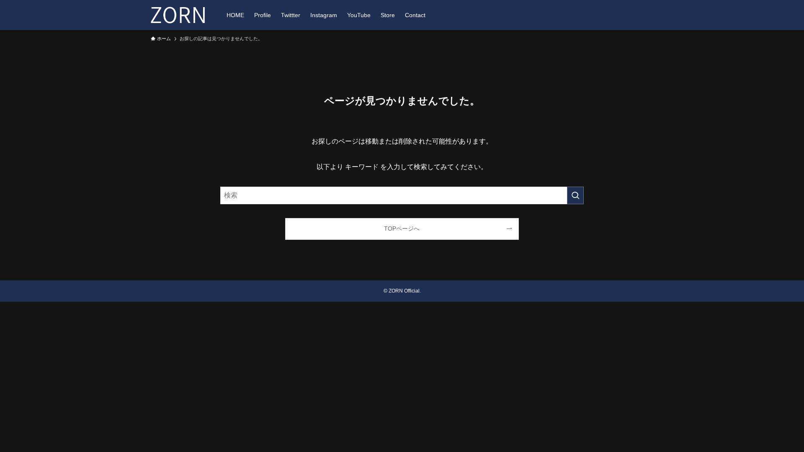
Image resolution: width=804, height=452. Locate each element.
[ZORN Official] (178, 15)
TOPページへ (402, 228)
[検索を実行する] (575, 195)
